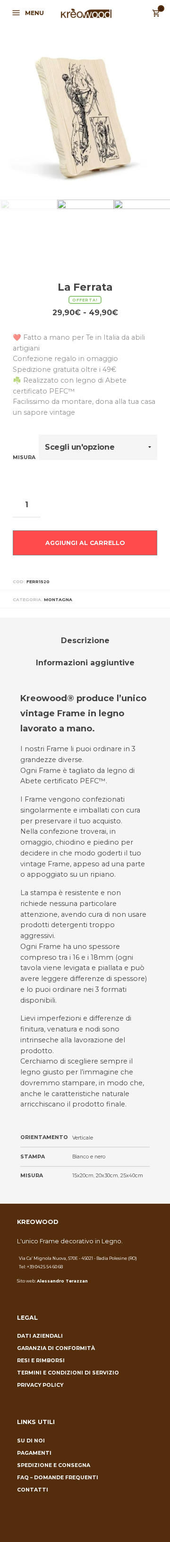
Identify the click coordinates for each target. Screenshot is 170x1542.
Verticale (82, 1138)
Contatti (32, 1490)
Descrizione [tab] (85, 640)
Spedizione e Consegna (53, 1465)
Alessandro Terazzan (62, 1280)
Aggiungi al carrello (85, 542)
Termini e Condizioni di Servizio (68, 1373)
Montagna (58, 599)
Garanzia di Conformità (56, 1348)
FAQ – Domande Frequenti (57, 1478)
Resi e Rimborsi (41, 1361)
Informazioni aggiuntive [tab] (85, 662)
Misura (24, 457)
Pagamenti (34, 1453)
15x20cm (83, 1176)
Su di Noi (31, 1441)
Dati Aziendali (40, 1336)
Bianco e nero (88, 1157)
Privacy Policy (40, 1385)
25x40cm (131, 1176)
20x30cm (107, 1176)
